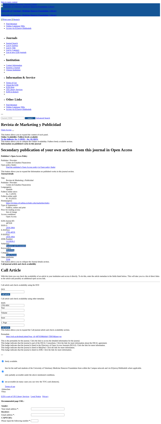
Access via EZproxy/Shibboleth (18, 28)
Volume (4, 313)
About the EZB (12, 85)
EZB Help (10, 87)
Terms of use (10, 386)
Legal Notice (36, 396)
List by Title (11, 48)
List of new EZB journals (16, 52)
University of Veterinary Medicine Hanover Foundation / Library (29, 11)
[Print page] (6, 19)
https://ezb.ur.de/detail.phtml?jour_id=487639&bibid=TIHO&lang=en (34, 336)
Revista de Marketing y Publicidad (31, 124)
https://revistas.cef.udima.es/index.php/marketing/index (27, 203)
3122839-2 (10, 241)
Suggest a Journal (13, 68)
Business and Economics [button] (16, 246)
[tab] (80, 137)
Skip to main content (9, 2)
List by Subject (12, 45)
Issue (3, 318)
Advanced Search (43, 118)
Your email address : (9, 409)
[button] (19, 137)
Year (3, 308)
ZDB (8, 259)
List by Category (12, 50)
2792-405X (10, 232)
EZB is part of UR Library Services (15, 396)
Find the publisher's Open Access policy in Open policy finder (30, 167)
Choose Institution (13, 70)
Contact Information (14, 65)
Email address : (7, 415)
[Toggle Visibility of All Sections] (13, 130)
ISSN (3, 303)
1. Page (4, 323)
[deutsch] (16, 19)
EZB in (12, 92)
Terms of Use (11, 83)
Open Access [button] (6, 130)
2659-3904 (10, 228)
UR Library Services (14, 89)
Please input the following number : (16, 421)
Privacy (45, 396)
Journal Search (12, 43)
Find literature (11, 24)
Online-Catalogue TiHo (15, 26)
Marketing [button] (10, 250)
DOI (3, 289)
